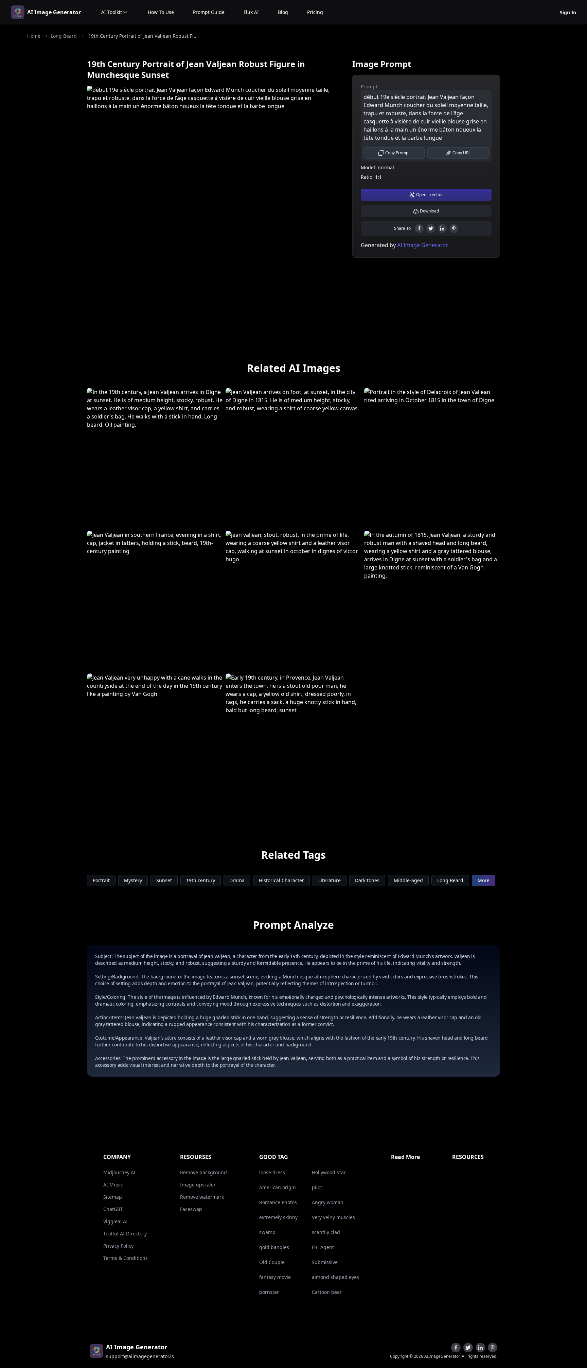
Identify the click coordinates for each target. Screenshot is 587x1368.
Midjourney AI (119, 1172)
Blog (283, 12)
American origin (277, 1187)
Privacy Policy (118, 1246)
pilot (317, 1187)
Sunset (164, 880)
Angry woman (327, 1202)
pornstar (269, 1292)
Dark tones (367, 880)
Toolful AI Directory (125, 1233)
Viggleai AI (115, 1221)
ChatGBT (113, 1209)
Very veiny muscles (333, 1217)
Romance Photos (278, 1202)
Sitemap (112, 1197)
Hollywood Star (329, 1172)
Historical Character (281, 880)
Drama (237, 880)
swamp (267, 1232)
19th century (200, 880)
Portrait (101, 880)
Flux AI (251, 12)
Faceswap (191, 1209)
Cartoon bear (327, 1292)
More (484, 880)
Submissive (325, 1262)
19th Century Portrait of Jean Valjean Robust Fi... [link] (143, 36)
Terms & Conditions (125, 1258)
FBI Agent (323, 1247)
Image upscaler (198, 1184)
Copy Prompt (397, 153)
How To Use (161, 12)
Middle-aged (408, 880)
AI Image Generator (54, 12)
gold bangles (274, 1247)
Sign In (568, 12)
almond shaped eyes (335, 1277)
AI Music (113, 1184)
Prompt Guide (209, 12)
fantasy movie (275, 1277)
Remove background (203, 1172)
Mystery (133, 880)
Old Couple (272, 1262)
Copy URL (461, 153)
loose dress (272, 1172)
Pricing (315, 12)
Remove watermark (202, 1197)
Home (33, 36)
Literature (329, 880)
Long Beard (64, 36)
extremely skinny (278, 1217)
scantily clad (326, 1232)
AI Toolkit (111, 12)
